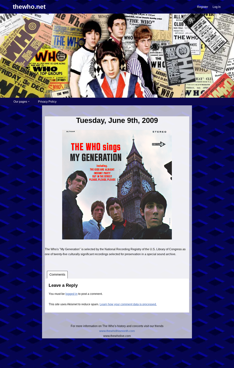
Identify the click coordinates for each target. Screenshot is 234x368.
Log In (217, 6)
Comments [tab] (57, 274)
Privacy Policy (47, 101)
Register (202, 6)
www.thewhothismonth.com (117, 331)
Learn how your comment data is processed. (128, 304)
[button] (28, 101)
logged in (71, 293)
